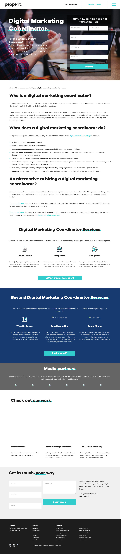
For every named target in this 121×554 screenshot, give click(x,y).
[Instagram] (14, 546)
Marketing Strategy (84, 530)
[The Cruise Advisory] (95, 427)
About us (35, 528)
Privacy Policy (58, 545)
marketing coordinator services (47, 215)
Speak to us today (16, 212)
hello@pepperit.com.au (88, 494)
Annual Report (60, 528)
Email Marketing (60, 537)
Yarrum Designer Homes (58, 447)
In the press (36, 537)
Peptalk (35, 540)
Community (36, 530)
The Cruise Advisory (91, 447)
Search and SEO (83, 533)
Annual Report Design (62, 530)
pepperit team (18, 203)
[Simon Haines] (26, 427)
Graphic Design (83, 528)
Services (59, 525)
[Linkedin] (17, 546)
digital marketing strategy (80, 136)
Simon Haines (18, 447)
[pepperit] (13, 4)
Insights (35, 535)
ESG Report (59, 540)
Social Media (82, 535)
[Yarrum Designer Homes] (60, 427)
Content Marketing (61, 535)
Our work (35, 533)
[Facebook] (11, 546)
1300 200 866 (70, 4)
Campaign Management (63, 533)
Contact (12, 525)
